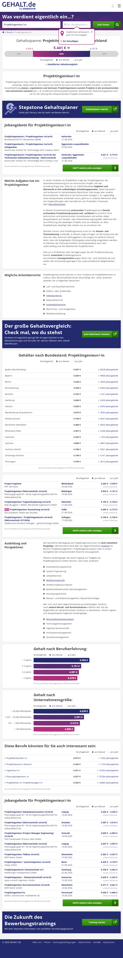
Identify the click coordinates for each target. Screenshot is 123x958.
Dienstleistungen (57, 204)
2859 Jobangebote (109, 381)
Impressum (108, 942)
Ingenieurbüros (54, 295)
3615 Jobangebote (109, 461)
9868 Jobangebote (109, 375)
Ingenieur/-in (13, 770)
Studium (105, 545)
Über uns (37, 942)
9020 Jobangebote (109, 424)
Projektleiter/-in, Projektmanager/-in (24, 782)
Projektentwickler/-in (16, 758)
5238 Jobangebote (109, 430)
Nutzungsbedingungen (64, 942)
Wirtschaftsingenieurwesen (60, 619)
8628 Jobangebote (109, 369)
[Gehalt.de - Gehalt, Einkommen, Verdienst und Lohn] (19, 5)
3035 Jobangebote (109, 412)
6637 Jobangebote (109, 418)
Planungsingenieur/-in (17, 776)
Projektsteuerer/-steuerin (19, 764)
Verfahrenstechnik (55, 580)
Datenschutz (84, 942)
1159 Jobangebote (109, 764)
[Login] (113, 6)
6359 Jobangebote (109, 406)
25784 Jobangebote (108, 776)
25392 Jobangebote (108, 770)
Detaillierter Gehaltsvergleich (63, 64)
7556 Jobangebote (109, 758)
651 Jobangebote (109, 394)
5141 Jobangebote (109, 455)
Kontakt (97, 942)
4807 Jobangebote (109, 443)
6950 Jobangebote (109, 387)
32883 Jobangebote (108, 782)
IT (61, 291)
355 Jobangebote (109, 437)
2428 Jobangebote (109, 400)
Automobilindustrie (56, 304)
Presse (47, 942)
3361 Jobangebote (109, 449)
